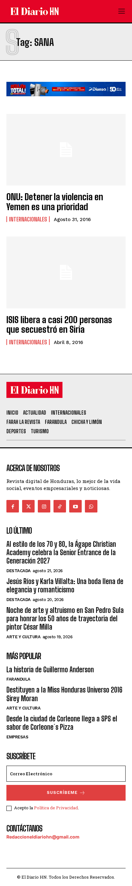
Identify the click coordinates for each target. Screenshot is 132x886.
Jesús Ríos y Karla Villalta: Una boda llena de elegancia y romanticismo (64, 585)
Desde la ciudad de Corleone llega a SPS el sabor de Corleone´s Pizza (61, 722)
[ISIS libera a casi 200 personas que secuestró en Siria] (66, 272)
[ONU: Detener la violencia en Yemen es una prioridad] (66, 149)
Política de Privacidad (56, 808)
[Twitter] (28, 506)
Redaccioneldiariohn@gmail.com (42, 836)
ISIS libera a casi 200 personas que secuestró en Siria (59, 324)
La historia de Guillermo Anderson (50, 669)
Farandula (18, 679)
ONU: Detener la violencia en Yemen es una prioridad (54, 201)
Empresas (17, 737)
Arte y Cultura (23, 636)
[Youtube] (75, 506)
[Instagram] (44, 506)
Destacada (18, 570)
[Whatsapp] (91, 506)
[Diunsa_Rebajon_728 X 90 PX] (66, 101)
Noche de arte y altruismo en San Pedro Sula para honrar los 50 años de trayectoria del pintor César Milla (65, 619)
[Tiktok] (60, 506)
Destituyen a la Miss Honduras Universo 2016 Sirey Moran (64, 693)
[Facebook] (12, 506)
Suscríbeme (62, 792)
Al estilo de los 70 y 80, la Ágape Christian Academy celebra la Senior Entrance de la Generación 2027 (61, 552)
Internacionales (28, 219)
